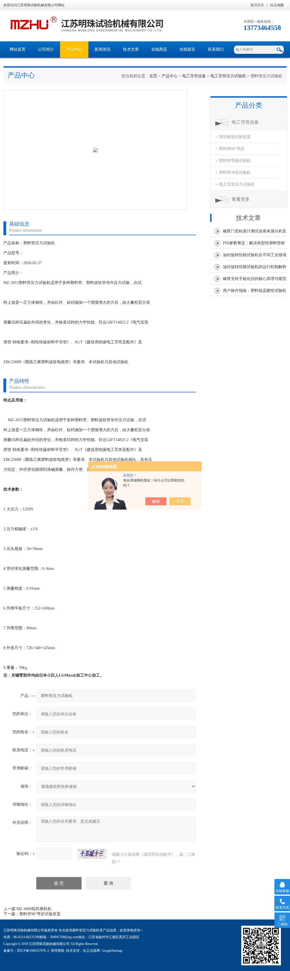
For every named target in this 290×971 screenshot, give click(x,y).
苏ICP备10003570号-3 (33, 951)
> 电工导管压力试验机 (235, 184)
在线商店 (159, 49)
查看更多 (241, 199)
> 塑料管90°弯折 (230, 149)
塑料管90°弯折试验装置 (40, 914)
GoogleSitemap (112, 951)
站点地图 (277, 5)
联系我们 (216, 49)
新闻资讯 (102, 49)
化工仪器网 (91, 951)
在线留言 (187, 49)
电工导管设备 (194, 76)
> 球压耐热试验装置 (233, 137)
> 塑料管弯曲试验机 (233, 161)
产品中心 (74, 49)
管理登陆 (57, 951)
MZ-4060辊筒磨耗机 (34, 909)
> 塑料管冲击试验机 (233, 172)
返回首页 (257, 5)
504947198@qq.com (64, 937)
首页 (153, 76)
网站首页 (17, 49)
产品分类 (248, 105)
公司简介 (46, 49)
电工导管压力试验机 (228, 76)
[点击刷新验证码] (92, 854)
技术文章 (131, 49)
